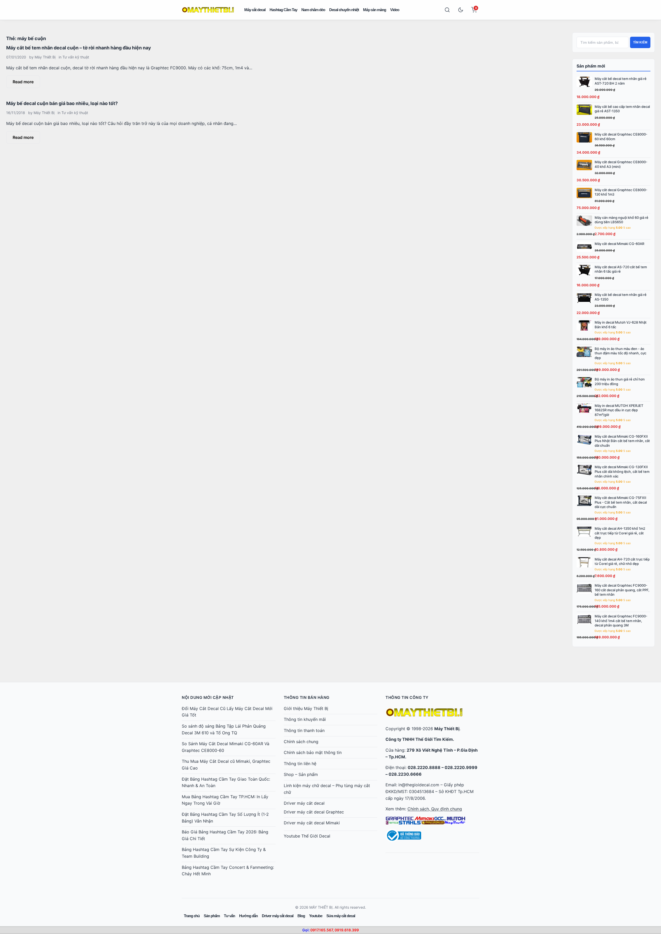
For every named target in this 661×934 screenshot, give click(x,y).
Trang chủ (192, 916)
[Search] (447, 10)
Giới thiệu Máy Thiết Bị (306, 708)
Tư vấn (229, 916)
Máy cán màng (374, 10)
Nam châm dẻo (313, 10)
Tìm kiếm (640, 42)
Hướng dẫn (248, 916)
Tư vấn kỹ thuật (75, 57)
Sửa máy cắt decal (340, 916)
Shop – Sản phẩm (301, 774)
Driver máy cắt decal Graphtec (314, 812)
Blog (301, 916)
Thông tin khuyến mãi (305, 719)
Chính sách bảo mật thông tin (313, 752)
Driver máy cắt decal (304, 803)
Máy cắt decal (254, 10)
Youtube (315, 916)
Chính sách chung (301, 741)
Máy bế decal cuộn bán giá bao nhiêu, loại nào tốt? (62, 103)
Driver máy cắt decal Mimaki (312, 822)
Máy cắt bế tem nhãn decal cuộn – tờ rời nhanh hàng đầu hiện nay (78, 47)
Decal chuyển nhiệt (344, 10)
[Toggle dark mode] (460, 10)
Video (394, 10)
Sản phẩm (212, 916)
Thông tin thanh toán (304, 730)
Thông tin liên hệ (300, 763)
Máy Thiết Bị (45, 57)
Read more (23, 81)
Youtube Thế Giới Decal (307, 836)
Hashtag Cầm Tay (283, 10)
